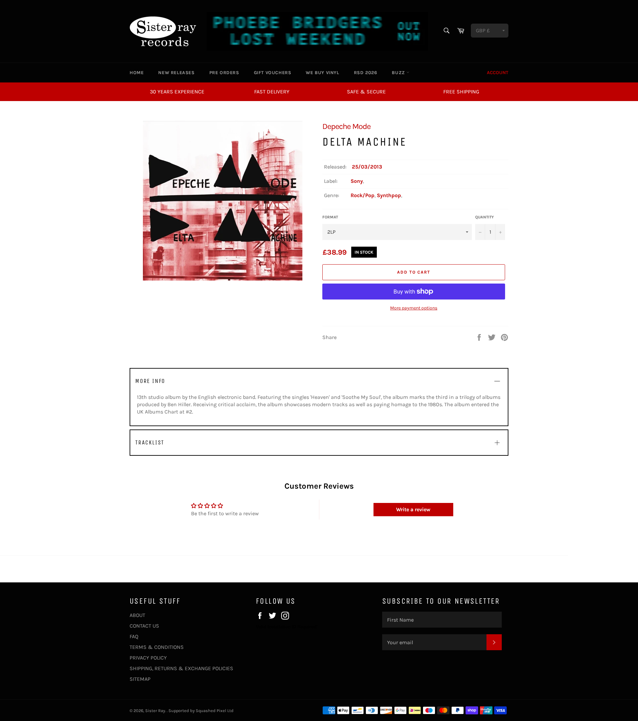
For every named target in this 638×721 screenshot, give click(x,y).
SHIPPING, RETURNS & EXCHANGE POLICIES (181, 668)
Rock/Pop (362, 195)
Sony (357, 181)
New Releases (176, 72)
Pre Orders (224, 72)
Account (497, 72)
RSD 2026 (365, 72)
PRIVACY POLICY (148, 658)
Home (137, 72)
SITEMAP (140, 679)
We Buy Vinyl (322, 72)
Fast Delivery (271, 91)
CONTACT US (144, 626)
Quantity (484, 217)
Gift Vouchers (272, 72)
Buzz (399, 72)
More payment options (413, 308)
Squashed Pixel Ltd (215, 710)
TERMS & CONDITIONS (157, 647)
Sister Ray (155, 710)
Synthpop (389, 195)
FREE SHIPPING (461, 91)
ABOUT (137, 615)
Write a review (413, 509)
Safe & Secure (366, 91)
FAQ (134, 636)
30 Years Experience (177, 91)
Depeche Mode (346, 126)
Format (330, 217)
